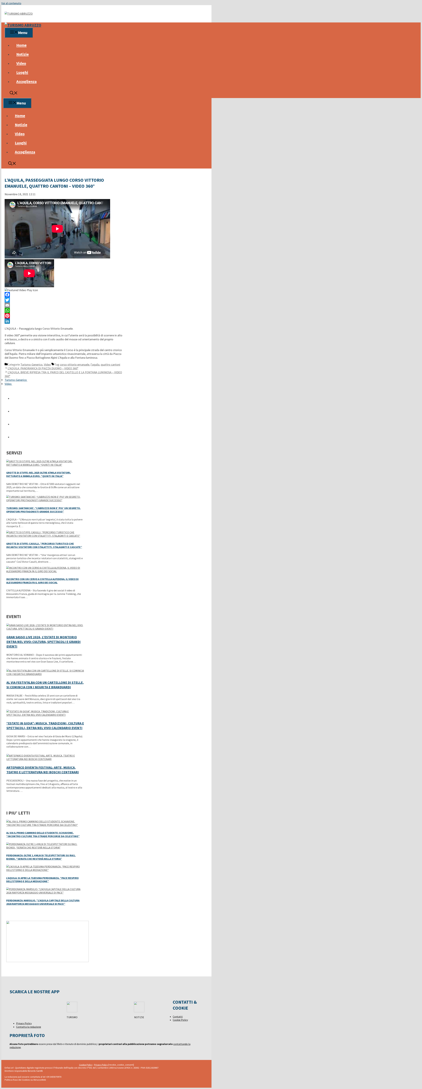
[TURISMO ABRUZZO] (23, 25)
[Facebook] (64, 294)
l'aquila (95, 364)
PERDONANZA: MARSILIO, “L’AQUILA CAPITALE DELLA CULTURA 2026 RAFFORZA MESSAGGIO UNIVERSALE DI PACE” (42, 902)
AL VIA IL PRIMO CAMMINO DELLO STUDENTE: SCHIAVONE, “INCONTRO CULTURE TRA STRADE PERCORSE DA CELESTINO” (43, 834)
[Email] (64, 305)
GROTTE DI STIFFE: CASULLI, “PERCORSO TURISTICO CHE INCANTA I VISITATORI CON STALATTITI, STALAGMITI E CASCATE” (44, 545)
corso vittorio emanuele (74, 364)
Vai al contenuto (11, 3)
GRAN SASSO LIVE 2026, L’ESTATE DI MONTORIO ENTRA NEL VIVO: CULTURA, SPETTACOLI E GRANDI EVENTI (43, 641)
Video (21, 63)
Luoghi (22, 72)
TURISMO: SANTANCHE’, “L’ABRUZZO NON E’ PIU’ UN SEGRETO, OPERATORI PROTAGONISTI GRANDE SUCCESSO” (43, 509)
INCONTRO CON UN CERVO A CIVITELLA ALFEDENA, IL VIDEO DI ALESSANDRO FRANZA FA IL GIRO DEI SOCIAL (42, 580)
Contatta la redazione (28, 1026)
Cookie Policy (180, 1019)
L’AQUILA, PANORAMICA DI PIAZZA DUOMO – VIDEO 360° (43, 368)
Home (21, 45)
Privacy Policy (24, 1023)
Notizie (22, 54)
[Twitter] (64, 300)
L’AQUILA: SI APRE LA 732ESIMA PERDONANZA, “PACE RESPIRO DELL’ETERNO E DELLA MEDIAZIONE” (42, 879)
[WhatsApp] (64, 310)
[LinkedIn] (64, 321)
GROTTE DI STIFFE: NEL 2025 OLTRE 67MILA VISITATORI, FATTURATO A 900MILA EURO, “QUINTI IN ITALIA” (38, 474)
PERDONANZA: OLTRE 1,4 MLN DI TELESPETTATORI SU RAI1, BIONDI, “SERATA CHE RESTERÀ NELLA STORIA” (41, 857)
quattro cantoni (110, 364)
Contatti (178, 1016)
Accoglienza (26, 81)
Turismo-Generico (31, 364)
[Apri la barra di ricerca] (14, 93)
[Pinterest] (64, 315)
